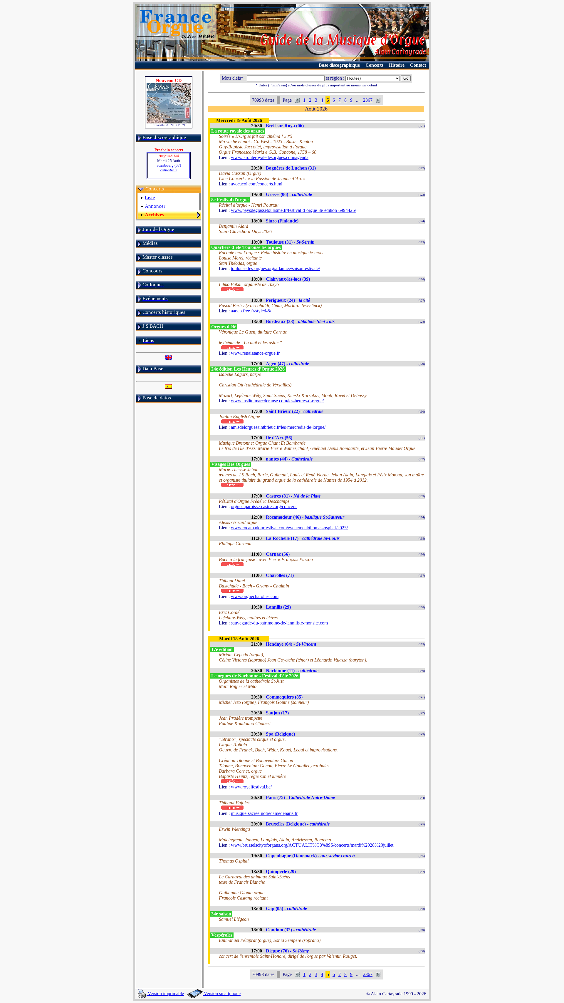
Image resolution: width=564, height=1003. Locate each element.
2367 (367, 100)
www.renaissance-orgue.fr (255, 353)
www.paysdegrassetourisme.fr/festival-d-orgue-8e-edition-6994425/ (293, 210)
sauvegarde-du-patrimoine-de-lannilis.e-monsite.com (279, 622)
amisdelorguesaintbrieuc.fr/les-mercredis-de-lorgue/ (278, 427)
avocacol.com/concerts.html (256, 183)
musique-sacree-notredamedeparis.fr (264, 813)
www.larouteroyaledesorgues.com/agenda (269, 157)
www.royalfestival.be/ (251, 786)
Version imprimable (165, 993)
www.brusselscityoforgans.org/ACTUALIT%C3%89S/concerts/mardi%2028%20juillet (312, 845)
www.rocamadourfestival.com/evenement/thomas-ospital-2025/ (289, 527)
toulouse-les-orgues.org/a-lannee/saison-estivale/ (275, 268)
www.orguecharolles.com (254, 596)
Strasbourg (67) (169, 167)
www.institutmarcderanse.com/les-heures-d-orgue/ (277, 400)
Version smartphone (222, 993)
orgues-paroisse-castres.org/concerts (264, 506)
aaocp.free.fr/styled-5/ (251, 310)
